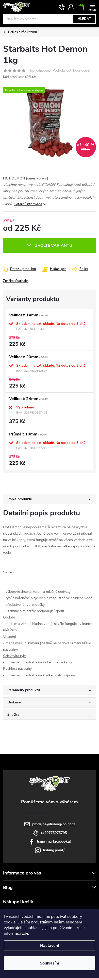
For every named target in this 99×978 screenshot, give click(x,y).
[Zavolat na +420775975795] (62, 7)
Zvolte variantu (53, 245)
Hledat (84, 19)
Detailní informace (28, 204)
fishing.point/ (53, 850)
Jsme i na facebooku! (54, 841)
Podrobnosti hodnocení (71, 71)
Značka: (15, 281)
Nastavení (49, 945)
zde (25, 933)
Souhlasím (49, 963)
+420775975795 (53, 832)
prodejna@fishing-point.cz (53, 824)
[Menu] (92, 7)
